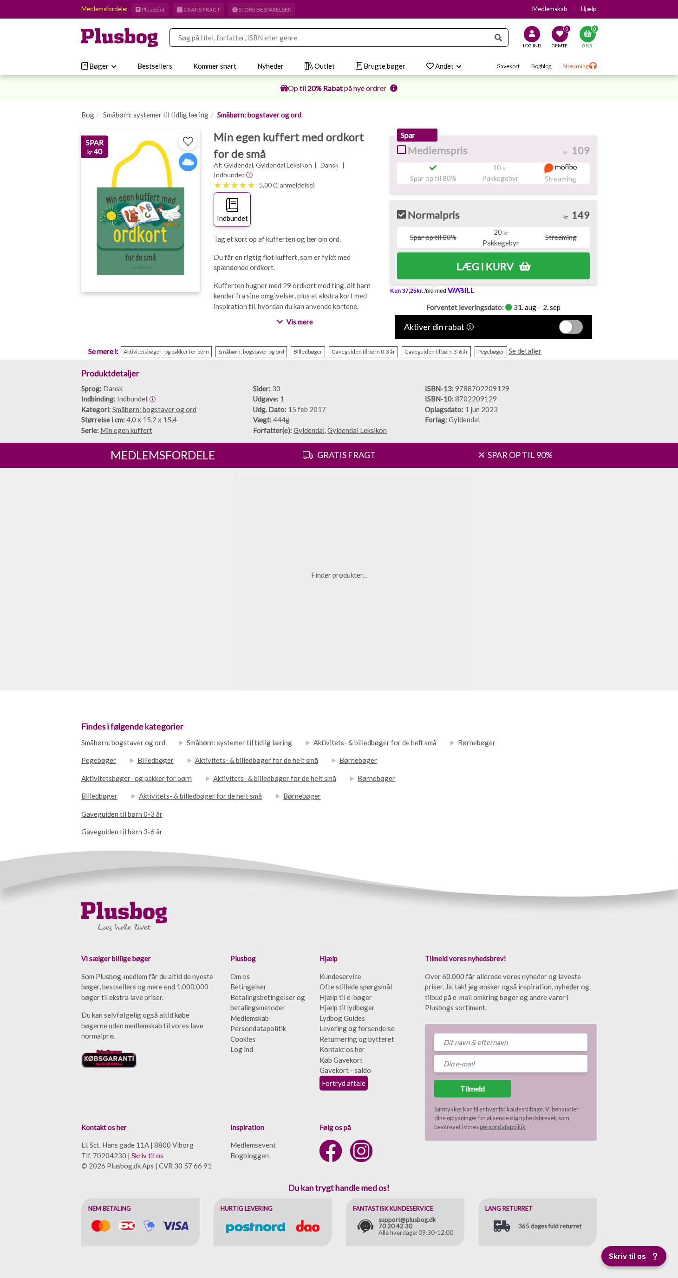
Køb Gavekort (341, 1060)
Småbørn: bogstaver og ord (259, 114)
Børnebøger (476, 742)
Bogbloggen (249, 1155)
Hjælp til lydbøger (347, 1007)
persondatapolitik (503, 1126)
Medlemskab (549, 9)
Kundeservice (340, 976)
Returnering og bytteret (356, 1039)
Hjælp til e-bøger (345, 997)
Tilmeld (472, 1088)
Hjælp (589, 9)
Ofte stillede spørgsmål (355, 986)
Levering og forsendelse (357, 1028)
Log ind (241, 1049)
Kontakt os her (342, 1049)
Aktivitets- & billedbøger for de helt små (375, 742)
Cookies (242, 1039)
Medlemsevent (253, 1145)
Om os (240, 976)
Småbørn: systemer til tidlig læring (156, 114)
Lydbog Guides (342, 1018)
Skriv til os (147, 1155)
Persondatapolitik (258, 1028)
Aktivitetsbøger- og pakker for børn (136, 778)
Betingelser (248, 986)
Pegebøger (98, 760)
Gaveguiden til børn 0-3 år (122, 814)
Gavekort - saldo (345, 1070)
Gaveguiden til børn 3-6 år (122, 831)
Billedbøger (155, 760)
